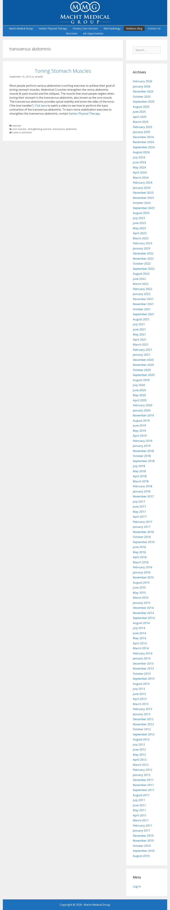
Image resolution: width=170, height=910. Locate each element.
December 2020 (143, 360)
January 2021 (141, 354)
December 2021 (143, 299)
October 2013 (142, 673)
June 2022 (139, 279)
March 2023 (141, 238)
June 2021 (139, 329)
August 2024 (141, 152)
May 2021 (139, 334)
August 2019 (141, 420)
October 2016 (142, 537)
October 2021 (142, 309)
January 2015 (141, 603)
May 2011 (139, 810)
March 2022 (141, 284)
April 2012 (140, 759)
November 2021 (143, 304)
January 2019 (141, 446)
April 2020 (140, 400)
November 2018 (143, 451)
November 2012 (143, 724)
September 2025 (144, 101)
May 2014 (139, 638)
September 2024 (144, 147)
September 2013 (144, 678)
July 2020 (139, 385)
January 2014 (141, 658)
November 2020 (143, 365)
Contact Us (154, 28)
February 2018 (142, 486)
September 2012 (144, 734)
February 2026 (142, 81)
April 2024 (140, 172)
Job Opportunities (93, 33)
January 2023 (141, 248)
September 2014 (144, 618)
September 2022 (144, 269)
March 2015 (141, 597)
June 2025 (139, 112)
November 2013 (143, 668)
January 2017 (141, 527)
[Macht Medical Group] (85, 12)
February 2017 (142, 522)
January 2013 (141, 714)
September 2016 (144, 542)
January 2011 (141, 830)
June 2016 (139, 547)
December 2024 (143, 137)
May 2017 (139, 512)
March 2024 (141, 177)
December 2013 (143, 663)
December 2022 (143, 253)
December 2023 (143, 193)
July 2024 (139, 157)
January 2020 (141, 410)
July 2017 (139, 501)
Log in (137, 886)
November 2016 (143, 532)
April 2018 (140, 476)
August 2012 (141, 739)
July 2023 (139, 218)
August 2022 (141, 274)
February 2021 (142, 350)
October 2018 (142, 456)
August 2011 (141, 795)
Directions (72, 33)
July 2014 (139, 628)
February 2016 (142, 567)
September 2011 (144, 790)
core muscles (19, 129)
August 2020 (141, 380)
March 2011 (141, 820)
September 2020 (144, 375)
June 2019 (139, 425)
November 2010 (143, 840)
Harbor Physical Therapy (53, 28)
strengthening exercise (39, 129)
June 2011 (139, 805)
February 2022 (142, 289)
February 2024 (142, 182)
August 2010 (141, 856)
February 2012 (142, 770)
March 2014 (141, 648)
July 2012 (139, 744)
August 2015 (141, 582)
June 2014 (139, 633)
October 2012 (142, 729)
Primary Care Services (85, 28)
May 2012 (139, 754)
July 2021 (139, 324)
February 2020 (142, 405)
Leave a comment (22, 132)
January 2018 (141, 491)
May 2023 (139, 228)
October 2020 (142, 370)
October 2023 (142, 203)
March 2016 (141, 562)
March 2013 (141, 704)
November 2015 (143, 577)
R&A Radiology (112, 28)
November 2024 (143, 142)
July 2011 (139, 800)
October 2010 (142, 846)
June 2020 (139, 390)
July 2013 (139, 689)
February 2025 (142, 127)
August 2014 (141, 623)
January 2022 (141, 294)
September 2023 (144, 208)
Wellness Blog (134, 28)
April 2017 (140, 516)
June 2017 (139, 506)
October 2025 (142, 96)
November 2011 (143, 785)
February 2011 (142, 825)
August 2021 (141, 319)
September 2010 (144, 851)
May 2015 (139, 592)
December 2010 (143, 835)
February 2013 (142, 709)
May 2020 (139, 395)
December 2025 (143, 91)
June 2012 (139, 749)
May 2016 (139, 552)
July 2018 (139, 466)
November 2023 (143, 198)
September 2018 (144, 461)
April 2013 (140, 699)
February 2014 (142, 653)
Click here (41, 105)
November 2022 (143, 258)
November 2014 (143, 613)
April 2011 (140, 815)
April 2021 (140, 339)
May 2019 (139, 431)
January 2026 (141, 86)
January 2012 (141, 775)
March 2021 (141, 344)
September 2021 (144, 314)
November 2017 (143, 496)
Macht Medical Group (21, 28)
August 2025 (141, 107)
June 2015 (139, 587)
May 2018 (139, 471)
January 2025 (141, 132)
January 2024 (141, 188)
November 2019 (143, 415)
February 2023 (142, 243)
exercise (16, 125)
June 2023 (139, 223)
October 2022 (142, 263)
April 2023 (140, 233)
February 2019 (142, 441)
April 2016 (140, 557)
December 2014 (143, 608)
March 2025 (141, 122)
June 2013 (139, 694)
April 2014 (140, 643)
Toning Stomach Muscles (63, 70)
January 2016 (141, 572)
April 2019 (140, 435)
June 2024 (139, 162)
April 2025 (140, 117)
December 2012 (143, 719)
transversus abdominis (65, 129)
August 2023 (141, 213)
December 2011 (143, 780)
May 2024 (139, 167)
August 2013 (141, 684)
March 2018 (141, 481)
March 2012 (141, 765)
